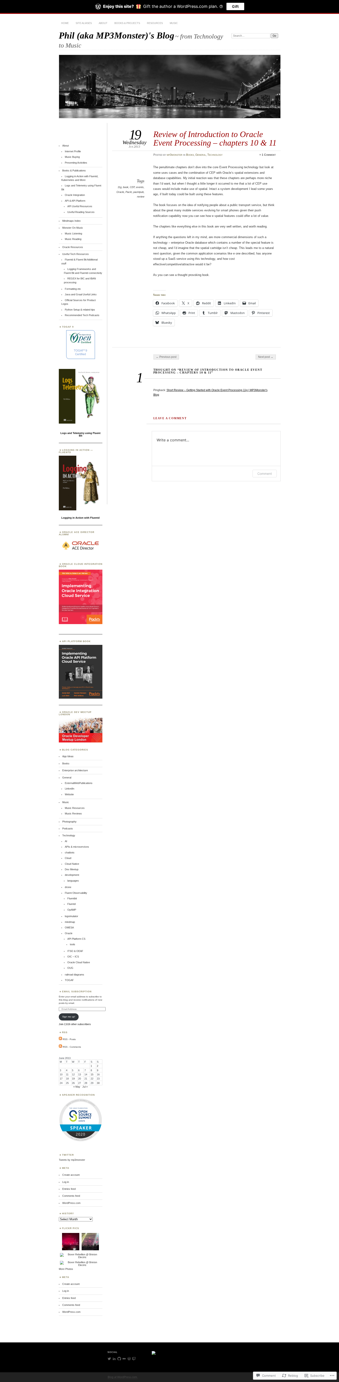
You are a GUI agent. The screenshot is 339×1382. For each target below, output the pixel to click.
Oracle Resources (72, 247)
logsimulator (71, 916)
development (72, 874)
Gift (235, 6)
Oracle (120, 192)
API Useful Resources (79, 206)
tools (72, 944)
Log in (65, 1182)
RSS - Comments (72, 1047)
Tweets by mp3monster (72, 1159)
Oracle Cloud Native (78, 962)
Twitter (68, 1155)
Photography (69, 821)
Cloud (68, 858)
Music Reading (73, 239)
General (200, 154)
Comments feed (71, 1195)
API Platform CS (76, 938)
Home (65, 23)
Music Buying (72, 157)
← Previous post (166, 357)
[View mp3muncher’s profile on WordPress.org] (129, 1359)
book (125, 187)
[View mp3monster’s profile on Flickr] (124, 1359)
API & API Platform (75, 200)
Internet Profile (73, 151)
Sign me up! (68, 1016)
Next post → (265, 357)
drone (68, 887)
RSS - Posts (69, 1039)
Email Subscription (77, 991)
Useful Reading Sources (81, 212)
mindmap (70, 922)
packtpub (138, 192)
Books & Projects (127, 23)
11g (120, 187)
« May (76, 1086)
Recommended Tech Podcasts (82, 315)
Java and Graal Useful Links (81, 294)
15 (92, 1074)
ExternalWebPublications (78, 783)
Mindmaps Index (71, 220)
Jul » (85, 1086)
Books (190, 154)
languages (73, 880)
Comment (264, 474)
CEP (132, 187)
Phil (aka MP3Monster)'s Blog (116, 35)
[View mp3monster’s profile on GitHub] (119, 1359)
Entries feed (69, 1189)
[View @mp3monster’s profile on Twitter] (109, 1359)
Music (174, 23)
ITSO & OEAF (75, 951)
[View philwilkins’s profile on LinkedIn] (114, 1359)
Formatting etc (73, 288)
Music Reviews (73, 813)
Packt (128, 192)
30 (98, 1083)
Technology (215, 154)
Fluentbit (72, 898)
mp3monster (174, 154)
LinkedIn (69, 788)
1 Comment (269, 154)
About (103, 23)
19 (73, 1078)
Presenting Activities (76, 162)
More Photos (66, 1269)
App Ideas (68, 756)
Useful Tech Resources (75, 254)
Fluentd (71, 904)
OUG (70, 967)
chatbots (69, 852)
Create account (71, 1174)
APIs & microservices (77, 846)
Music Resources (75, 808)
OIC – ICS (73, 956)
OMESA (69, 927)
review (140, 196)
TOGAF (69, 980)
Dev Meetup (71, 869)
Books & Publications (74, 170)
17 (61, 1078)
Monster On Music (72, 227)
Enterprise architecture (75, 770)
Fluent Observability (76, 892)
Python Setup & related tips (80, 309)
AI (66, 841)
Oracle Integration (75, 195)
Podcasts (67, 828)
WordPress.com (71, 1203)
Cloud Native (72, 863)
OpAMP (71, 909)
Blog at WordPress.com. (123, 1377)
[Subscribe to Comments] (60, 1047)
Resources (155, 23)
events (140, 187)
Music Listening (73, 233)
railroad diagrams (74, 974)
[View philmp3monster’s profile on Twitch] (134, 1359)
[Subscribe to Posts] (60, 1039)
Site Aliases (84, 23)
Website (69, 794)
